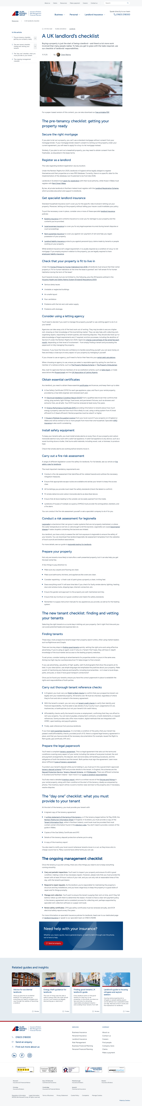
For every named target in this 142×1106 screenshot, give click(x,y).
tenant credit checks (87, 703)
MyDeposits (91, 772)
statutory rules (80, 825)
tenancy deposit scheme (51, 769)
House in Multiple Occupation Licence (60, 418)
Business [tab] (59, 14)
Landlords (72, 29)
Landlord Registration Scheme (107, 188)
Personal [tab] (74, 14)
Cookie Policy (75, 1095)
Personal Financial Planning (82, 1049)
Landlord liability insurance (54, 241)
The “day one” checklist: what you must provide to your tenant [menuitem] (25, 54)
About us (47, 3)
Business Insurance (79, 1032)
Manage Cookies (97, 1095)
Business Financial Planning (82, 1046)
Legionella (46, 524)
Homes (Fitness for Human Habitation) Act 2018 (68, 267)
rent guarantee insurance (60, 731)
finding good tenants (71, 647)
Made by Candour (124, 1100)
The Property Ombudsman (107, 365)
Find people (106, 1042)
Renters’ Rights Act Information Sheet (59, 820)
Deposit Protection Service (52, 772)
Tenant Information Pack (53, 822)
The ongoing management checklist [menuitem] (22, 60)
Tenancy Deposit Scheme (73, 772)
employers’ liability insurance (53, 254)
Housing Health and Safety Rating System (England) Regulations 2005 (69, 280)
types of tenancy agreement (65, 762)
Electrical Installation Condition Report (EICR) (64, 398)
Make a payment (75, 3)
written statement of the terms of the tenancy (63, 817)
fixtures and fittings (107, 780)
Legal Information (34, 1095)
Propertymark (60, 372)
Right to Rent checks (76, 693)
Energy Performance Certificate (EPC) (61, 408)
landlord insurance (51, 918)
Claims (55, 3)
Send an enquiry (54, 943)
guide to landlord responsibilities (94, 775)
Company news (108, 1046)
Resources (63, 3)
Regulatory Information (19, 1095)
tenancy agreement (67, 752)
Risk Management (79, 1042)
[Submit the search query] (128, 3)
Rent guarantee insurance (54, 234)
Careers (85, 3)
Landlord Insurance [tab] (94, 14)
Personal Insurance (79, 1036)
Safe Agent (106, 370)
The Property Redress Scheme (82, 365)
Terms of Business (48, 1095)
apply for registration (71, 181)
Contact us (94, 3)
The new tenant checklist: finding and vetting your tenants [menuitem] (22, 46)
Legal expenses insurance (54, 226)
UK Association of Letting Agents (84, 372)
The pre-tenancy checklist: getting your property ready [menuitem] (23, 38)
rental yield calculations (106, 357)
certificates (83, 385)
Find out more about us (27, 1046)
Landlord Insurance (79, 1039)
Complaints (85, 1095)
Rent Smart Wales (59, 183)
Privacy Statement (62, 1095)
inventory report (68, 780)
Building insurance (51, 219)
